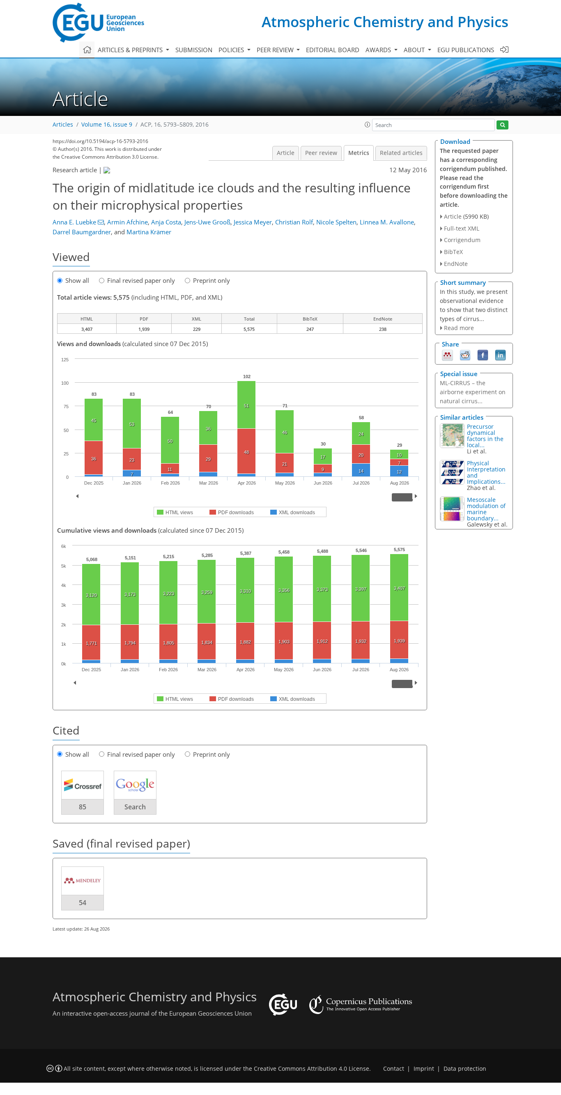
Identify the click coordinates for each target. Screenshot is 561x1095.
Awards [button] (379, 50)
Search (135, 806)
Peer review (321, 153)
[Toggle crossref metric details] (82, 785)
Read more (459, 328)
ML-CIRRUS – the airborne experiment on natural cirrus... (473, 392)
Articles (63, 124)
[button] (367, 124)
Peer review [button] (276, 50)
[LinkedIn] (500, 355)
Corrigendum (462, 240)
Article (285, 153)
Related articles (401, 153)
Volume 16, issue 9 (106, 124)
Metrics (358, 153)
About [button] (415, 50)
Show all (77, 280)
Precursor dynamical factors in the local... (485, 436)
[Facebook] (482, 355)
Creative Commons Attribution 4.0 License (311, 1068)
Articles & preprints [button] (131, 50)
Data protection (465, 1068)
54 (82, 902)
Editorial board (332, 50)
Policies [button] (232, 50)
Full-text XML (461, 228)
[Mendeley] (447, 355)
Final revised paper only (141, 280)
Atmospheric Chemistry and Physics (385, 21)
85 (82, 806)
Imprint (424, 1068)
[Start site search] (502, 125)
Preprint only (211, 280)
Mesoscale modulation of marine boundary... (486, 509)
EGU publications (465, 50)
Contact (393, 1068)
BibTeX (453, 252)
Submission (193, 50)
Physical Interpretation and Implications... (486, 472)
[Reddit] (465, 355)
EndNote (456, 264)
